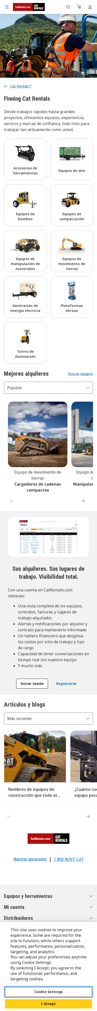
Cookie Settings (48, 991)
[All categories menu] (7, 7)
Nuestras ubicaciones (30, 859)
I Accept (48, 1003)
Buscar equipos (80, 373)
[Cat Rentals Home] (29, 7)
